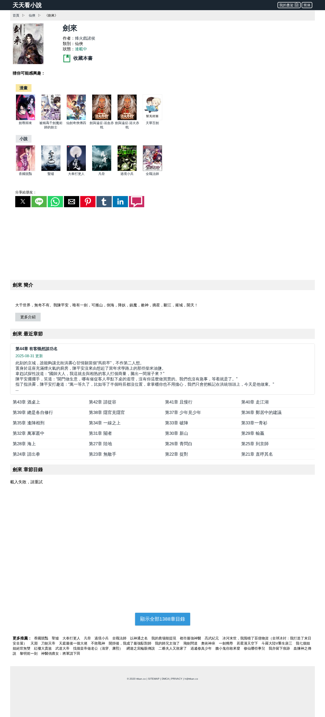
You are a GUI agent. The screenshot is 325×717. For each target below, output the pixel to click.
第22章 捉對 (176, 454)
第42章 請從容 (102, 402)
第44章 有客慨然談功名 (36, 349)
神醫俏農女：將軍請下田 (60, 653)
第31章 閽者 (100, 433)
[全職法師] (152, 170)
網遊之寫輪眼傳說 (141, 648)
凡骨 (101, 174)
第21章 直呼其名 (257, 454)
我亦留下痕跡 (280, 648)
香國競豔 (25, 174)
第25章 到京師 (255, 443)
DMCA (165, 678)
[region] (162, 242)
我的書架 (286, 5)
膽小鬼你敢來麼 (228, 648)
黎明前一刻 (29, 653)
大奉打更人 (76, 174)
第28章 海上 (24, 443)
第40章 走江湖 (255, 402)
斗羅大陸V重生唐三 (277, 643)
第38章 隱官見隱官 (107, 412)
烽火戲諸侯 (85, 38)
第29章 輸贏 (252, 433)
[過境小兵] (127, 170)
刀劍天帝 (48, 643)
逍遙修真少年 (201, 648)
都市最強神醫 (191, 638)
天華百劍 (152, 123)
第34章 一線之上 (105, 423)
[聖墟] (51, 170)
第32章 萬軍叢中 (28, 433)
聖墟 (50, 174)
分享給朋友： (26, 192)
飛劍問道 (191, 643)
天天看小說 (27, 5)
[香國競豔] (25, 170)
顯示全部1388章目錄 (162, 619)
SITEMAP (153, 678)
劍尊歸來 (25, 123)
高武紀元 (212, 638)
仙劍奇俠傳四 (76, 123)
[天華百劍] (152, 119)
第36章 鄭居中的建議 (261, 412)
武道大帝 (63, 648)
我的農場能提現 (164, 638)
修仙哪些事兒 (255, 648)
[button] (22, 201)
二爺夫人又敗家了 (173, 648)
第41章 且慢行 (178, 402)
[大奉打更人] (76, 170)
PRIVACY (176, 678)
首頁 (16, 15)
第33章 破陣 (176, 423)
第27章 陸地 (100, 443)
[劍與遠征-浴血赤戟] (101, 119)
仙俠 (32, 15)
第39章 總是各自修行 (33, 412)
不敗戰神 (98, 643)
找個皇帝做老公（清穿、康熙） (98, 648)
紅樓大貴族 (43, 648)
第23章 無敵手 (102, 454)
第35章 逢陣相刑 (28, 423)
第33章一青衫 (254, 423)
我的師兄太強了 (168, 643)
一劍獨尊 (226, 643)
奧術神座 (208, 643)
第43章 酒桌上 (26, 402)
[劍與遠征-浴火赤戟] (127, 119)
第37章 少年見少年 (183, 412)
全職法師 (152, 174)
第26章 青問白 (178, 443)
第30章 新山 (176, 433)
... (144, 376)
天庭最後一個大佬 (73, 643)
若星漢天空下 (248, 643)
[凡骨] (101, 170)
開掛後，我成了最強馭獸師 (130, 643)
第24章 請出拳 (26, 454)
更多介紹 (28, 317)
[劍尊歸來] (25, 119)
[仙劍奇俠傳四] (76, 119)
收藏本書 (82, 58)
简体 (307, 5)
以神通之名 (139, 638)
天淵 (34, 643)
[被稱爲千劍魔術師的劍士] (51, 119)
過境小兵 (127, 174)
